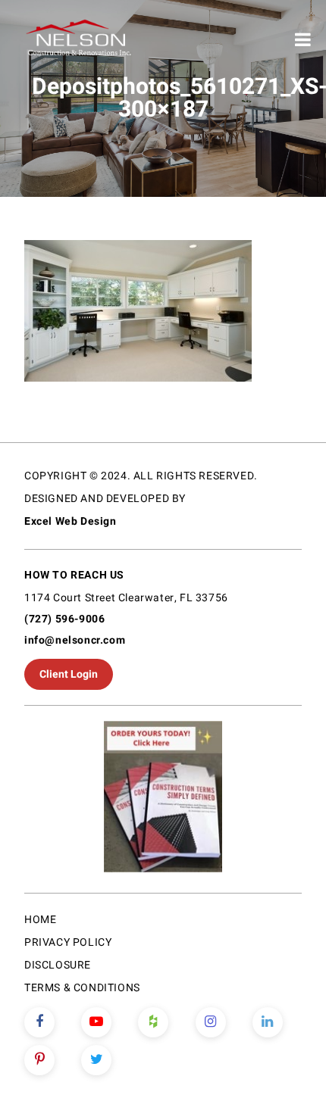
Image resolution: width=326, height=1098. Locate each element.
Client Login (68, 674)
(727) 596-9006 (64, 619)
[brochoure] (163, 799)
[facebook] (39, 1022)
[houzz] (153, 1022)
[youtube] (96, 1022)
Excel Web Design (70, 521)
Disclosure (57, 965)
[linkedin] (267, 1022)
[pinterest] (39, 1060)
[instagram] (211, 1022)
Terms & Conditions (82, 988)
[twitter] (96, 1060)
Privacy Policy (67, 942)
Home (40, 920)
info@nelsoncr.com (74, 640)
